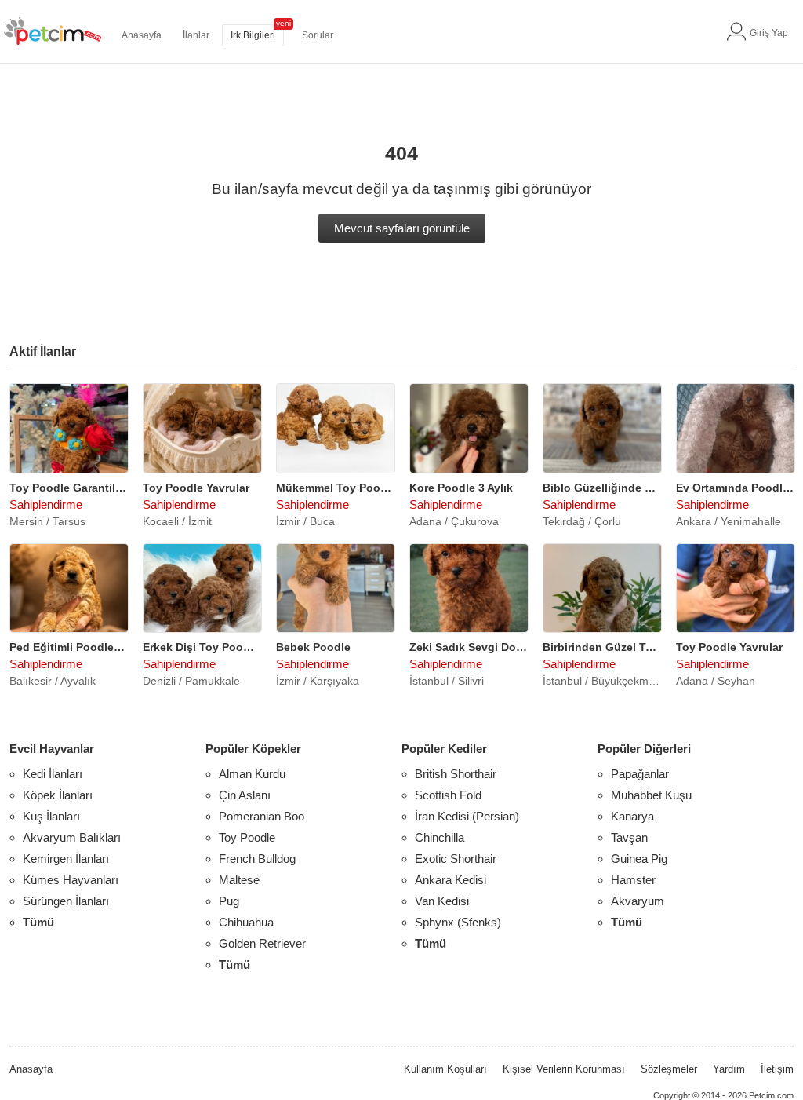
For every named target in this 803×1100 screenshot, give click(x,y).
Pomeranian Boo (261, 816)
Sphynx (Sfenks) (458, 922)
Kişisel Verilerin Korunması (564, 1069)
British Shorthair (455, 773)
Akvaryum (637, 901)
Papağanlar (640, 773)
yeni (283, 23)
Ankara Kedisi (450, 879)
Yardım (729, 1069)
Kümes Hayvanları (70, 879)
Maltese (239, 879)
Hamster (633, 879)
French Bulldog (257, 858)
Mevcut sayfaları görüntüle (402, 228)
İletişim (777, 1069)
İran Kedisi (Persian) (467, 816)
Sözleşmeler (669, 1069)
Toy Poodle (247, 837)
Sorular (317, 35)
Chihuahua (246, 922)
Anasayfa (142, 35)
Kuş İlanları (51, 816)
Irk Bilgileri (253, 35)
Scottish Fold (448, 795)
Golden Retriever (262, 943)
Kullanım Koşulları (445, 1069)
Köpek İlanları (58, 795)
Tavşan (629, 837)
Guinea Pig (639, 858)
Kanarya (632, 816)
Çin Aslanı (245, 795)
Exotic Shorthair (455, 858)
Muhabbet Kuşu (651, 795)
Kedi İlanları (52, 773)
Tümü (38, 922)
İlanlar (196, 35)
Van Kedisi (442, 901)
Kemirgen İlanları (66, 858)
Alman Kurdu (252, 773)
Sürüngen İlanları (66, 901)
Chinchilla (439, 837)
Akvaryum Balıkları (72, 837)
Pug (229, 901)
